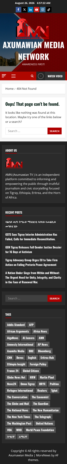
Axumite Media (15, 351)
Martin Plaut (47, 377)
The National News (17, 410)
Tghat (54, 390)
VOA (9, 430)
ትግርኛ (10, 436)
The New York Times (18, 417)
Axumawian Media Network (33, 50)
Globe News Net (16, 377)
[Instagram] (42, 9)
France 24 (12, 371)
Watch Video (55, 76)
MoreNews (43, 455)
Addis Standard (16, 325)
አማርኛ (23, 436)
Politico (54, 384)
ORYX (42, 384)
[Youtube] (36, 9)
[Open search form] (32, 76)
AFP (31, 325)
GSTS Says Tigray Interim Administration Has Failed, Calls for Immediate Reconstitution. (31, 236)
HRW (32, 377)
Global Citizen (31, 371)
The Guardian (40, 403)
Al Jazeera (28, 338)
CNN (9, 357)
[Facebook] (18, 9)
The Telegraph (43, 417)
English (32, 357)
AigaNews (12, 338)
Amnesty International (20, 344)
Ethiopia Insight (16, 364)
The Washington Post (19, 423)
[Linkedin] (30, 9)
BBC (31, 351)
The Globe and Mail (18, 403)
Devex (19, 357)
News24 (11, 384)
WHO (19, 430)
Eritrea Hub (47, 357)
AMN (41, 338)
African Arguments (18, 331)
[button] (4, 75)
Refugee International (20, 390)
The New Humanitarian (46, 410)
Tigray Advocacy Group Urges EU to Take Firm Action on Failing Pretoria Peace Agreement (31, 262)
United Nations (44, 423)
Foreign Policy (38, 364)
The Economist (40, 397)
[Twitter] (24, 9)
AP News (43, 344)
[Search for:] (26, 131)
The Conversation (17, 397)
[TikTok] (48, 9)
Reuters (42, 390)
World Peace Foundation (40, 430)
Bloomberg (44, 351)
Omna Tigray (28, 384)
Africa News (40, 331)
